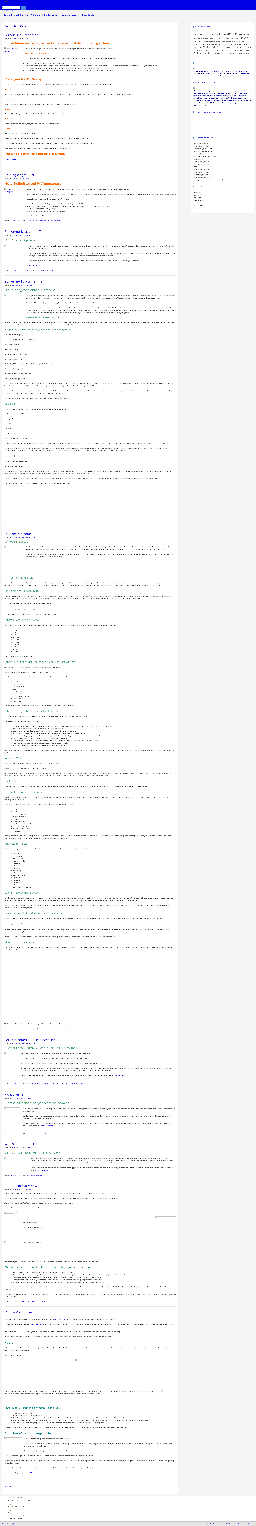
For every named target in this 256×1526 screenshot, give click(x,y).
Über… (251, 4)
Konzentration (227, 41)
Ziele (195, 56)
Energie (217, 34)
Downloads (88, 15)
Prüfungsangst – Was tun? (203, 177)
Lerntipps (239, 44)
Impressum (237, 1523)
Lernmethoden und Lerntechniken (30, 1040)
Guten (9, 1524)
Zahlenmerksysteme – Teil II (25, 232)
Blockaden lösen (204, 34)
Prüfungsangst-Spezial (201, 169)
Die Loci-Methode (17, 534)
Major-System (41, 270)
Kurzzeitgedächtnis (212, 44)
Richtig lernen (14, 1094)
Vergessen (46, 1133)
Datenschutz (248, 1523)
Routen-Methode (61, 1029)
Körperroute (41, 1029)
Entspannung (228, 34)
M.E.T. (13, 1301)
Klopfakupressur (211, 41)
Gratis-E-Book (211, 1523)
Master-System (62, 1083)
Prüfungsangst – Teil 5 (21, 175)
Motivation (240, 50)
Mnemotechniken (73, 1083)
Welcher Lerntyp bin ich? (23, 1144)
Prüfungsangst (201, 53)
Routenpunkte (72, 1029)
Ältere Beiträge (10, 1486)
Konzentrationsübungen (200, 44)
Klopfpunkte (219, 41)
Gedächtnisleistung (206, 38)
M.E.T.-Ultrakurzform (27, 1301)
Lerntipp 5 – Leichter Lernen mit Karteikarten (209, 180)
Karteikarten (203, 41)
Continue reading (11, 159)
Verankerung (233, 53)
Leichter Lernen (70, 15)
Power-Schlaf (246, 50)
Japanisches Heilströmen (233, 38)
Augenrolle (24, 1473)
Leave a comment (27, 164)
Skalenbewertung (214, 53)
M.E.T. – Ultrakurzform (20, 1186)
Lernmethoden (32, 1083)
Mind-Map (221, 50)
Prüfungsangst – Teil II (201, 175)
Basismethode (60, 1319)
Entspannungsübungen (243, 34)
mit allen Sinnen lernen (34, 1133)
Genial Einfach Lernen (16, 15)
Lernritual (233, 44)
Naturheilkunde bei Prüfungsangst (38, 221)
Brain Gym (211, 34)
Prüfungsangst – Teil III (202, 172)
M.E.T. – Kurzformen (19, 1312)
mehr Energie (197, 50)
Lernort (228, 44)
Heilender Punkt (222, 38)
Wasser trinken (246, 53)
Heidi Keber (26, 39)
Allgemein (197, 192)
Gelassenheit (214, 38)
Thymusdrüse (225, 53)
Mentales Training (205, 50)
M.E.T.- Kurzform (34, 1473)
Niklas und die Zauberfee (45, 15)
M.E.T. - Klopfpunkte (225, 47)
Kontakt (244, 4)
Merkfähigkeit (214, 50)
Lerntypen (30, 1175)
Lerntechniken (26, 270)
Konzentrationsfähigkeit (238, 41)
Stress (220, 53)
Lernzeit (196, 47)
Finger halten (197, 38)
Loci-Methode (50, 1029)
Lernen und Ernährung (21, 35)
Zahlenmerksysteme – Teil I (25, 281)
